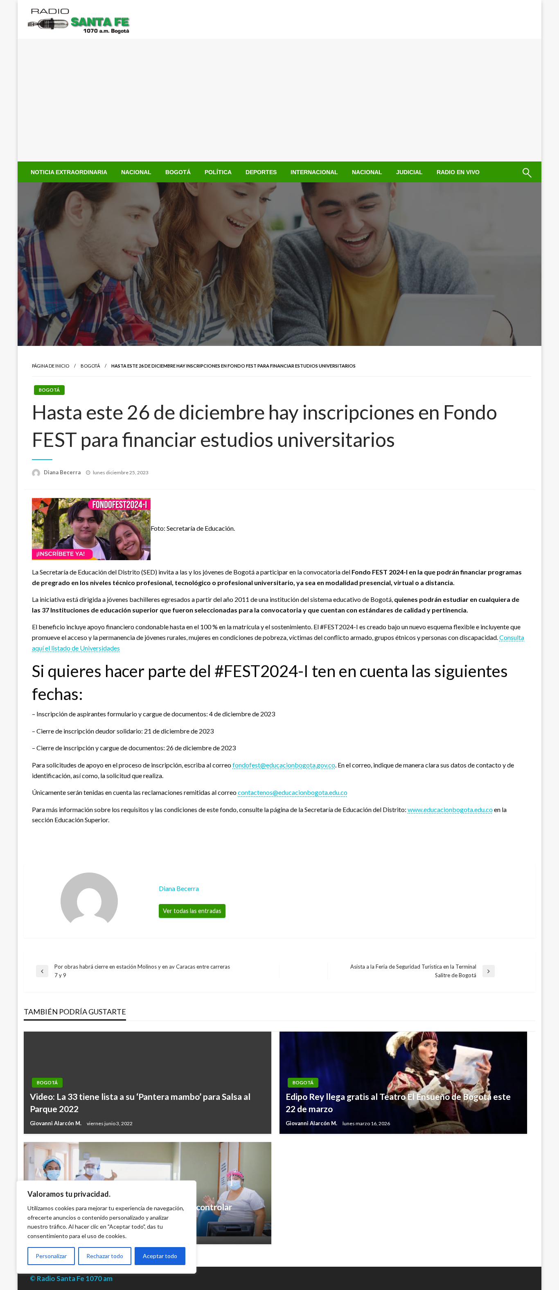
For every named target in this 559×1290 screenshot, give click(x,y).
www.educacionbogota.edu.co (450, 809)
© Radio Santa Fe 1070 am (71, 1278)
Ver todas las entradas (192, 910)
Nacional (136, 172)
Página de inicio (50, 365)
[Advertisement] (279, 100)
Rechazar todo (104, 1255)
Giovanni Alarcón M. (56, 1123)
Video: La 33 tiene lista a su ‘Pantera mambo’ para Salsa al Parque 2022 (140, 1102)
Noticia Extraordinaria (69, 172)
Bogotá (178, 172)
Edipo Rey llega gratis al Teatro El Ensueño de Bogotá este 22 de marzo (398, 1102)
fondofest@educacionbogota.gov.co (283, 765)
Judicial (409, 172)
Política (218, 172)
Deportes (261, 172)
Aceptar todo (160, 1255)
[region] (106, 1227)
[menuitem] (69, 172)
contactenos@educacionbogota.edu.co (292, 792)
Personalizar (51, 1255)
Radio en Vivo (458, 172)
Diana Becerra (63, 472)
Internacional (314, 172)
